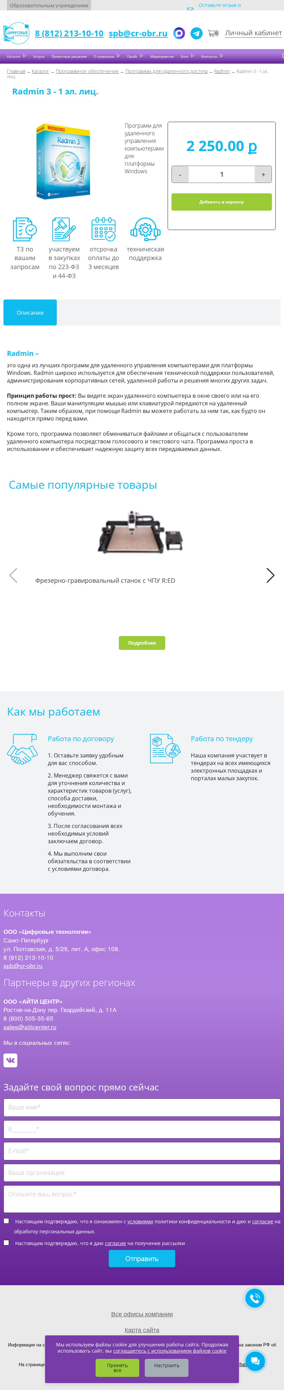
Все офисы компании (142, 1313)
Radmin (222, 71)
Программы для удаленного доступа (166, 71)
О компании (104, 56)
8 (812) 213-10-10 (69, 33)
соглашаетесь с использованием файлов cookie (170, 1350)
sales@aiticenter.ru (29, 1026)
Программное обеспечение (87, 71)
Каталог (14, 56)
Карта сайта (142, 1329)
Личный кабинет (253, 32)
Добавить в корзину (221, 202)
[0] (211, 33)
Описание (30, 312)
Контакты (210, 56)
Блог (185, 56)
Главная (16, 71)
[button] (270, 575)
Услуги (38, 56)
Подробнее (142, 642)
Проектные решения (69, 56)
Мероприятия (162, 56)
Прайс (133, 56)
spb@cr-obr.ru (138, 33)
